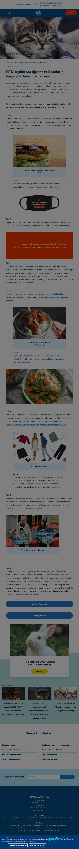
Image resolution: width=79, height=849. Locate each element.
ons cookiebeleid (55, 839)
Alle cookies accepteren (37, 845)
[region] (39, 842)
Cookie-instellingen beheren (18, 845)
